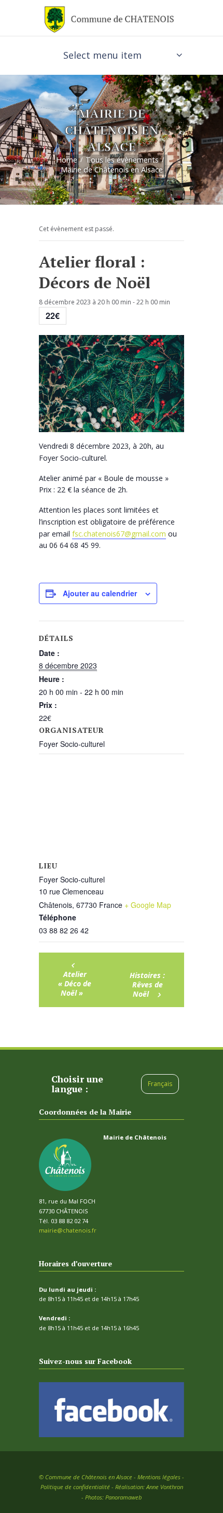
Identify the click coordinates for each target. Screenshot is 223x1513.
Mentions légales (158, 1477)
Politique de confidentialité (75, 1487)
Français (160, 1083)
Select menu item (102, 55)
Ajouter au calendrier (100, 593)
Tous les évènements (122, 159)
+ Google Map (147, 905)
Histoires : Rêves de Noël (147, 984)
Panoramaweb (123, 1497)
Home (66, 159)
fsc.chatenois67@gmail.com (119, 534)
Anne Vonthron (164, 1487)
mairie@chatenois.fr (67, 1230)
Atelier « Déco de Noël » (74, 983)
